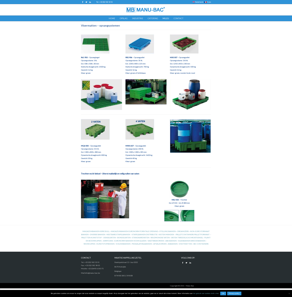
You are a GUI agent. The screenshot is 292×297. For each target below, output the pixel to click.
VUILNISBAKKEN (123, 244)
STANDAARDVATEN (140, 237)
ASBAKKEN (173, 244)
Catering (153, 18)
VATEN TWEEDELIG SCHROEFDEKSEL (187, 237)
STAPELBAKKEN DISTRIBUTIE (144, 234)
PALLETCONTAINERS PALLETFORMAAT (193, 234)
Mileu (166, 18)
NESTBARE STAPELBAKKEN (118, 234)
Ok (223, 293)
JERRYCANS (108, 241)
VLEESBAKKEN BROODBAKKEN (191, 241)
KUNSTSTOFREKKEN (105, 244)
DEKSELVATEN (109, 237)
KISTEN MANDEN (166, 234)
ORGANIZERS (183, 231)
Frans (209, 2)
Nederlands (199, 2)
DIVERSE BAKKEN (97, 234)
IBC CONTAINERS (201, 244)
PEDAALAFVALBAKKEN (142, 244)
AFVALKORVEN (160, 244)
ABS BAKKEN (171, 241)
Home (112, 18)
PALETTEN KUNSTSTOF (91, 237)
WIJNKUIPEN (89, 244)
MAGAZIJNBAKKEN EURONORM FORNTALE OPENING (134, 231)
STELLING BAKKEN (167, 231)
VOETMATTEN (185, 244)
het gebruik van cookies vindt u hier (206, 293)
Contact (178, 18)
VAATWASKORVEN (156, 241)
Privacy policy (234, 293)
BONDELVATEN (124, 237)
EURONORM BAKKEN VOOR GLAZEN (130, 241)
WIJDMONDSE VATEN (160, 237)
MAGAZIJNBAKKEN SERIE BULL (96, 231)
